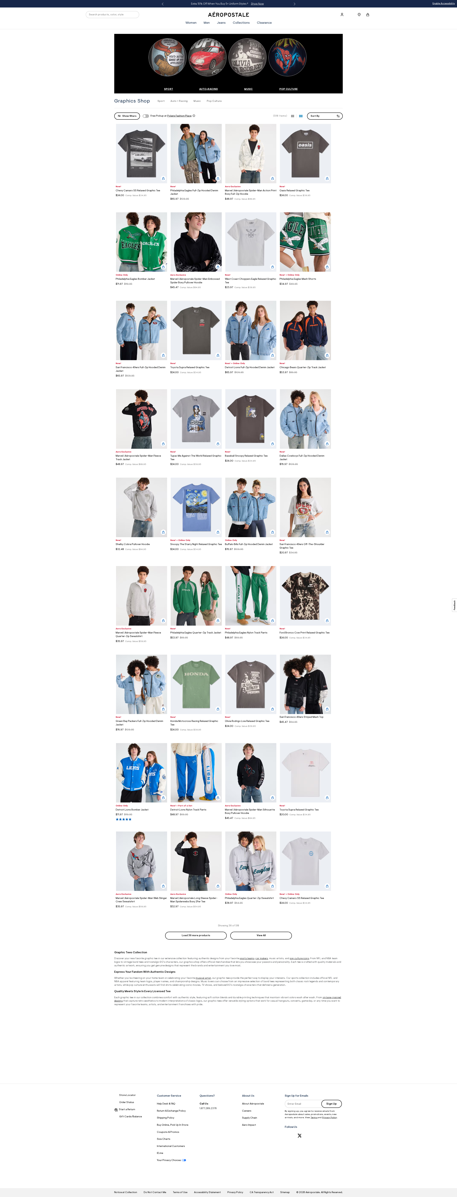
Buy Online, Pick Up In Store (172, 1125)
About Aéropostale (253, 1104)
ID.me (160, 1153)
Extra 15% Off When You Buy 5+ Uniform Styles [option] (227, 3)
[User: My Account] (342, 14)
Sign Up (331, 1104)
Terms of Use (180, 1192)
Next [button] (294, 4)
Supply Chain (249, 1118)
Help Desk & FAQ (166, 1104)
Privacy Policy (329, 1118)
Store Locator (127, 1095)
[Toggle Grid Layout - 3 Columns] (292, 116)
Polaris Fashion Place (179, 116)
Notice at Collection (125, 1192)
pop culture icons (299, 958)
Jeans (221, 23)
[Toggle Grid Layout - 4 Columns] (301, 116)
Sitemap (285, 1192)
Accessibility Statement (207, 1192)
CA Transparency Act (262, 1192)
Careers (246, 1111)
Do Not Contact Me (155, 1192)
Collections (241, 23)
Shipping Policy (165, 1118)
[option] (169, 64)
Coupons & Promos (168, 1132)
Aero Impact (249, 1125)
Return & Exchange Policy (171, 1111)
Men (207, 23)
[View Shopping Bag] (367, 14)
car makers (261, 958)
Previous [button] (163, 4)
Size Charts (163, 1139)
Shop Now (257, 3)
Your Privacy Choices (169, 1160)
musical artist (203, 978)
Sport (161, 101)
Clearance (264, 23)
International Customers (171, 1146)
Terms (314, 1118)
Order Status (126, 1102)
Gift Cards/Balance (130, 1117)
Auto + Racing (179, 101)
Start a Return (126, 1109)
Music (197, 101)
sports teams (247, 958)
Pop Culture (214, 101)
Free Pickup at (171, 116)
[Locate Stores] (359, 14)
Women (191, 23)
